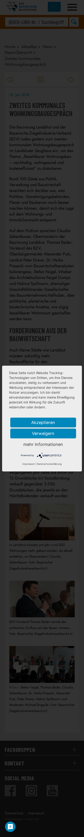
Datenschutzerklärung (49, 463)
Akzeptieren (43, 422)
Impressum (28, 463)
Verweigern (43, 433)
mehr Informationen (43, 444)
